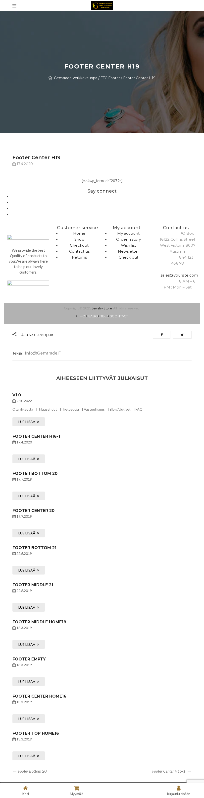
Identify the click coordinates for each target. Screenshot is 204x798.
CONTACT (120, 316)
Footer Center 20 (33, 510)
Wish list (128, 245)
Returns (79, 257)
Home (79, 233)
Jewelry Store (102, 308)
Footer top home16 (35, 733)
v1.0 (16, 395)
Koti (25, 794)
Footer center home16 (39, 696)
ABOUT (96, 316)
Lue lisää (26, 422)
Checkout (79, 245)
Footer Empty (29, 659)
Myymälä (76, 794)
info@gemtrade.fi (43, 353)
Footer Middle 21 (32, 584)
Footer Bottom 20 (34, 473)
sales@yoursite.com (179, 275)
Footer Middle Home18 (39, 622)
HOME (85, 316)
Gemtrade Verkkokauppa (75, 78)
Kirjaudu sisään (178, 794)
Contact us (79, 251)
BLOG (107, 316)
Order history (128, 239)
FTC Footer (110, 78)
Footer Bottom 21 (34, 547)
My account (128, 233)
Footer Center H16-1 (36, 436)
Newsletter (128, 251)
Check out (128, 257)
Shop (79, 239)
